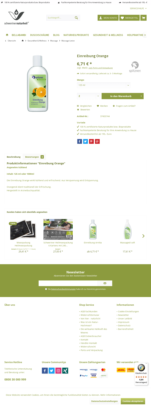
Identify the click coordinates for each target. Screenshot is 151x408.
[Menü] (146, 364)
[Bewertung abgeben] (101, 60)
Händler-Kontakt (89, 343)
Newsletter (123, 315)
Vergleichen (85, 105)
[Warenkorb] (143, 18)
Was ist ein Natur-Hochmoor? (90, 324)
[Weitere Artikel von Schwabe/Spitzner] (135, 67)
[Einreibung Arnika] (93, 229)
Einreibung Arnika (93, 242)
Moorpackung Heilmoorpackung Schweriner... (23, 244)
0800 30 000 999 (15, 379)
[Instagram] (58, 371)
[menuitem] (137, 8)
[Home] (7, 35)
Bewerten (85, 109)
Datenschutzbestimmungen (63, 289)
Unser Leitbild (125, 318)
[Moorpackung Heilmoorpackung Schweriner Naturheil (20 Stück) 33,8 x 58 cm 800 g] (23, 229)
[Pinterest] (91, 141)
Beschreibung (13, 156)
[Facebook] (79, 141)
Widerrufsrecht (88, 346)
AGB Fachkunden (89, 311)
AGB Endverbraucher (91, 336)
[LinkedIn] (65, 371)
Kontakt (84, 339)
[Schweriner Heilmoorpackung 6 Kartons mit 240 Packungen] (58, 229)
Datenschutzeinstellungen (104, 401)
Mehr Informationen (110, 395)
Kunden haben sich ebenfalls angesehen (27, 212)
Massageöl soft (127, 242)
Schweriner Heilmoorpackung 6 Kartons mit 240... (58, 244)
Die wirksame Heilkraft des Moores (94, 331)
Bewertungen (34, 156)
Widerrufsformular (90, 315)
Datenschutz (124, 325)
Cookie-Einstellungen (128, 311)
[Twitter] (85, 141)
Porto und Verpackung (92, 350)
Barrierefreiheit (125, 329)
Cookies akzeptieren (133, 401)
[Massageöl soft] (128, 229)
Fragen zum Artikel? (125, 105)
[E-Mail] (97, 141)
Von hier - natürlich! (90, 318)
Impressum (123, 322)
